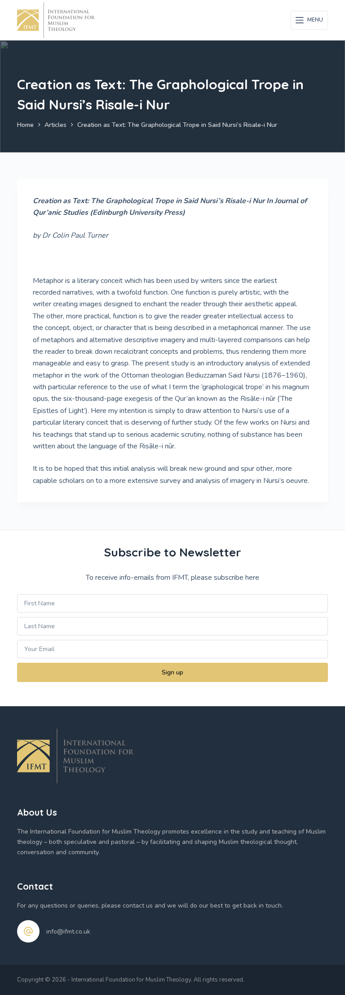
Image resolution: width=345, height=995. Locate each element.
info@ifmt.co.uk (68, 931)
